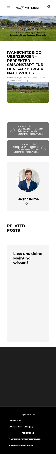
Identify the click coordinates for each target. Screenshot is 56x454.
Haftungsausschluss (21, 445)
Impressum (15, 420)
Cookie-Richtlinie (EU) (21, 427)
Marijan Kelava (13, 78)
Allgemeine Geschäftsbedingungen (28, 434)
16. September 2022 (28, 78)
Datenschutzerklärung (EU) (24, 439)
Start (10, 27)
